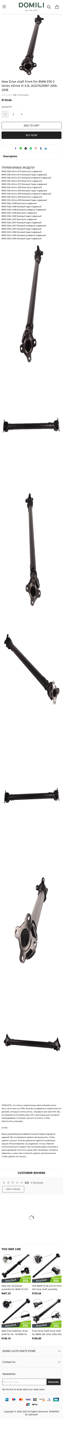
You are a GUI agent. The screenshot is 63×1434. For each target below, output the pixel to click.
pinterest (35, 148)
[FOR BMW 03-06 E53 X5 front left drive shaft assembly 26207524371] (46, 1268)
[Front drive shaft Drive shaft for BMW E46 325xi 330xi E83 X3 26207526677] (46, 1313)
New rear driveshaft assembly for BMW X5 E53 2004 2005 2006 (15, 1287)
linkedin (45, 148)
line (20, 148)
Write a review (13, 1189)
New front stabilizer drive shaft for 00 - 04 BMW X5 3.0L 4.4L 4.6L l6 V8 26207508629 (15, 1332)
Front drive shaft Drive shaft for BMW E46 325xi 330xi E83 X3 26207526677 (46, 1332)
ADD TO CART (31, 125)
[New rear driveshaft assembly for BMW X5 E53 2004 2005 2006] (16, 1268)
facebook (15, 148)
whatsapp (30, 148)
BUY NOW (31, 135)
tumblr (40, 148)
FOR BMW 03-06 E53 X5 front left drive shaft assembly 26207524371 (46, 1287)
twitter (25, 148)
